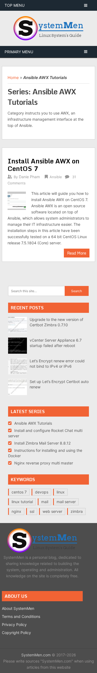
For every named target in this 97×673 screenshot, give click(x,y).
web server (52, 511)
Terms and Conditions (21, 616)
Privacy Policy (14, 624)
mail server (66, 501)
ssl (32, 511)
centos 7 (19, 492)
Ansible (56, 177)
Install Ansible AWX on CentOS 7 (43, 165)
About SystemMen (18, 608)
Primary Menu (19, 51)
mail (44, 501)
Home (13, 77)
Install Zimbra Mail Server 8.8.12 (42, 443)
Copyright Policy (16, 632)
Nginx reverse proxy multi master (43, 463)
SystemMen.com (36, 655)
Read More (76, 253)
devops (41, 492)
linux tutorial (22, 501)
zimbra (77, 511)
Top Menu (15, 5)
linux (61, 492)
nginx (16, 511)
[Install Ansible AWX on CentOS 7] (17, 200)
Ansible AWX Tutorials (33, 423)
